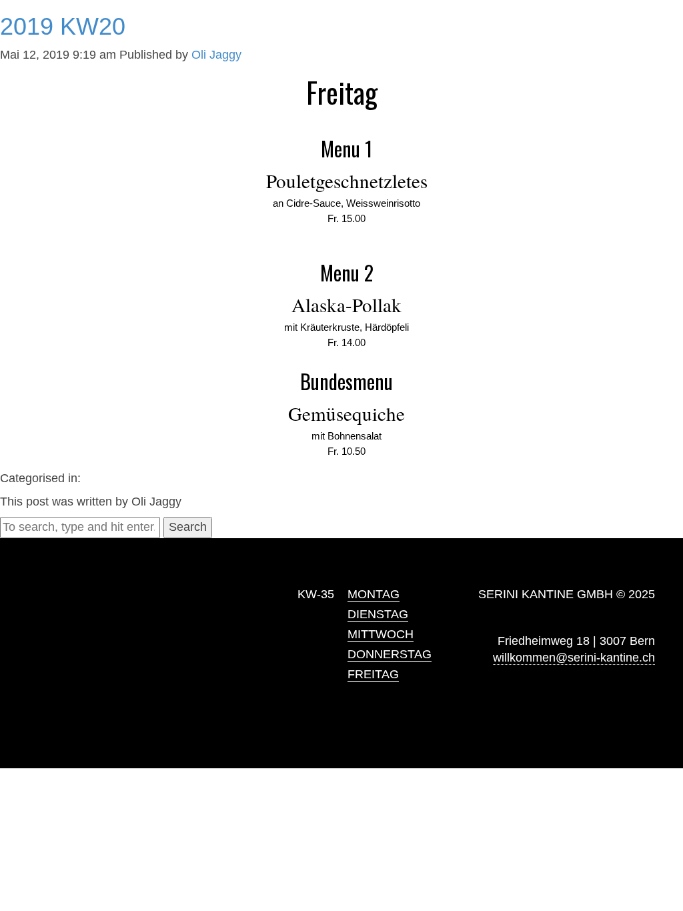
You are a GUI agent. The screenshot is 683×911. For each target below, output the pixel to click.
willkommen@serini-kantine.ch (574, 657)
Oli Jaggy (216, 54)
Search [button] (188, 527)
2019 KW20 (62, 26)
